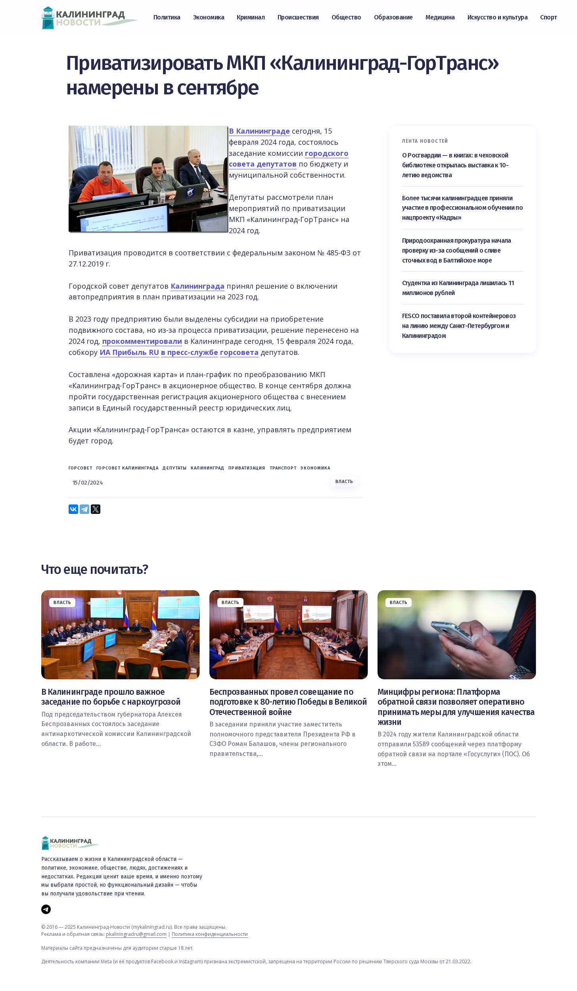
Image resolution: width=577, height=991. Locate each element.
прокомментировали (142, 341)
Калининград (207, 468)
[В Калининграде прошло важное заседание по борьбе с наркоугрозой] (120, 634)
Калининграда (197, 286)
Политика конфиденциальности (210, 934)
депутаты (175, 468)
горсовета (239, 352)
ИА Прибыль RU (129, 352)
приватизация (246, 468)
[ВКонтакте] (73, 509)
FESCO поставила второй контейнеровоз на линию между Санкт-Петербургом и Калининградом (459, 325)
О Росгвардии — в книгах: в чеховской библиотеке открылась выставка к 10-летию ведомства (455, 165)
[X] (95, 509)
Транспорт (283, 468)
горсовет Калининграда (127, 468)
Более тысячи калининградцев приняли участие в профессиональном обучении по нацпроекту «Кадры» (462, 208)
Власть (344, 481)
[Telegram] (84, 509)
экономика (315, 468)
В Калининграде (259, 131)
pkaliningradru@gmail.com (136, 934)
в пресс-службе (189, 352)
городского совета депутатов (289, 158)
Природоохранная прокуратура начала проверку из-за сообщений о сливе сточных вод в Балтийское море (456, 250)
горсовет (81, 468)
